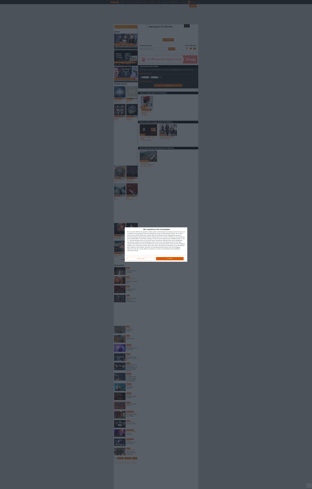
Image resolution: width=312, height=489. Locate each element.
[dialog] (156, 244)
